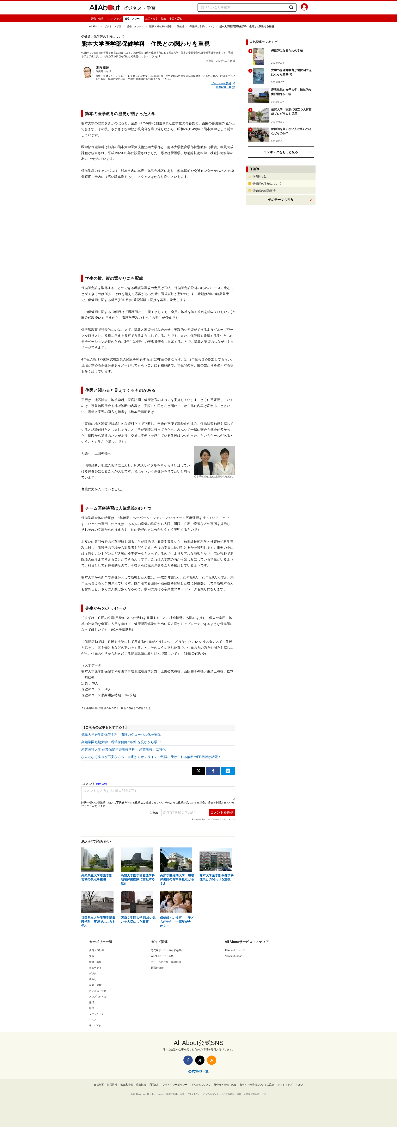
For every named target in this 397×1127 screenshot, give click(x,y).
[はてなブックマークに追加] (228, 771)
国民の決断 (157, 967)
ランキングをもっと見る (281, 152)
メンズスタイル (97, 996)
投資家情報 (126, 1084)
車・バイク (95, 1025)
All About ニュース (235, 950)
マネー (93, 956)
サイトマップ (284, 1084)
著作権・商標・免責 (225, 1084)
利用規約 (154, 1084)
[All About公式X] (199, 1060)
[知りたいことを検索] (291, 7)
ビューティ (95, 967)
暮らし (93, 979)
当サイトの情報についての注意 (256, 1084)
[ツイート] (198, 771)
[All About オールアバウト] (104, 8)
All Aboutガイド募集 (162, 956)
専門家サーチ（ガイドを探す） (168, 950)
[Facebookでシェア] (213, 771)
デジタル (94, 973)
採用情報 (112, 1084)
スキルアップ (113, 18)
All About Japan (233, 956)
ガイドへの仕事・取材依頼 (166, 961)
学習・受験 (175, 18)
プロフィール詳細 (221, 83)
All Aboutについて (200, 1084)
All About (94, 26)
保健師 (180, 26)
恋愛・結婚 (95, 985)
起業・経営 (151, 18)
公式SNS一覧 (198, 1071)
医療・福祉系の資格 (160, 26)
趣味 (91, 1008)
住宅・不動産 (96, 950)
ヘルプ (299, 1084)
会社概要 (99, 1084)
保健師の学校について (201, 26)
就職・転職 (97, 18)
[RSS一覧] (211, 1060)
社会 (163, 18)
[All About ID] (304, 7)
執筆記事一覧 (223, 87)
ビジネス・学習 (139, 8)
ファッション (96, 1014)
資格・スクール (133, 18)
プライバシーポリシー (175, 1084)
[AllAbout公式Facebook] (188, 1060)
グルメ (93, 1019)
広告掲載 (141, 1084)
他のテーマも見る (280, 199)
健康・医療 (95, 961)
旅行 (91, 1002)
